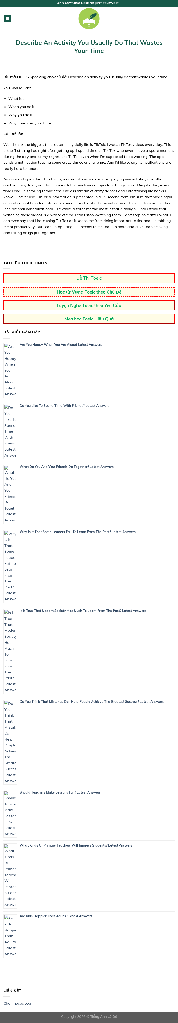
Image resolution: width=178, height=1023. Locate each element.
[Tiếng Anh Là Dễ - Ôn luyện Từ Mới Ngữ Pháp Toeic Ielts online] (89, 18)
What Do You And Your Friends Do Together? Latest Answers (67, 467)
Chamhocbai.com (18, 1003)
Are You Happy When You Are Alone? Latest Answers (61, 345)
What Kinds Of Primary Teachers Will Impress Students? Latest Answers (76, 845)
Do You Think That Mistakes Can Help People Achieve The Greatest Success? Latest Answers (92, 701)
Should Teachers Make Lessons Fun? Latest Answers (60, 792)
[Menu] (8, 19)
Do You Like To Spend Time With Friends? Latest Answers (64, 406)
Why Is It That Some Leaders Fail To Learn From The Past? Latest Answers (78, 532)
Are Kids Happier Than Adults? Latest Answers (56, 916)
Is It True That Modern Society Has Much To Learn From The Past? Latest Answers (83, 611)
